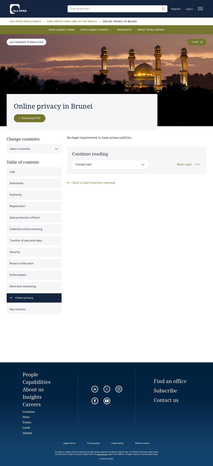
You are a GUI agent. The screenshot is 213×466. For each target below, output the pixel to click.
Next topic (184, 164)
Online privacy (23, 298)
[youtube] (107, 401)
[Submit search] (163, 8)
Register (176, 9)
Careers (32, 404)
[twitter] (107, 389)
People (30, 374)
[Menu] (200, 8)
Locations (29, 411)
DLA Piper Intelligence (26, 21)
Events (27, 422)
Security (14, 252)
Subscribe (165, 390)
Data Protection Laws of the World (72, 21)
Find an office (170, 381)
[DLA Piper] (18, 7)
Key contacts (17, 309)
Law (12, 172)
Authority (15, 195)
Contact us (166, 400)
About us (33, 389)
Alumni (27, 433)
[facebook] (95, 401)
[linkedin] (95, 389)
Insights (32, 397)
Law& (26, 427)
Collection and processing (25, 229)
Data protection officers (24, 218)
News (26, 417)
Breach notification (21, 264)
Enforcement (17, 275)
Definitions (16, 183)
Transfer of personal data (25, 241)
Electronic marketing (22, 286)
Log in (189, 9)
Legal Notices (102, 454)
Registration (17, 206)
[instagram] (118, 389)
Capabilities (37, 382)
